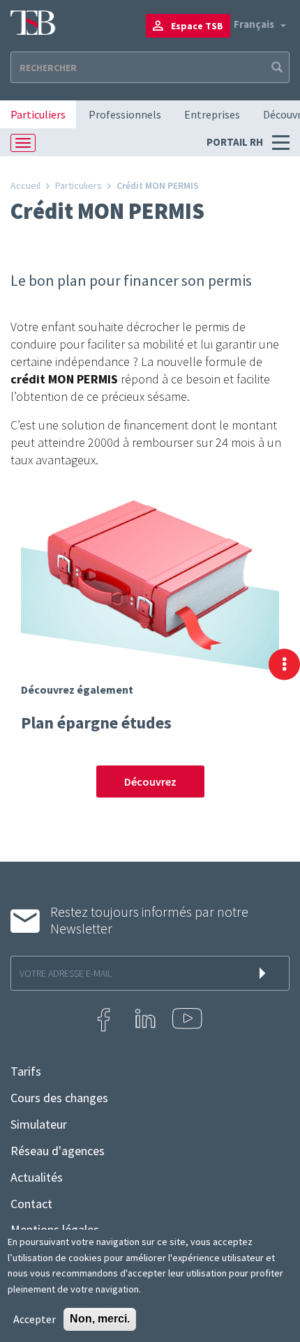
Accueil (25, 185)
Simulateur (38, 1124)
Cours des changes (59, 1098)
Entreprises (212, 114)
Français (254, 24)
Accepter (34, 1319)
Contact (31, 1204)
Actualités (36, 1177)
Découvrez (150, 781)
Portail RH (236, 141)
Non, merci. (100, 1319)
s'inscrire (265, 973)
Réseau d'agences (57, 1151)
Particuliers (38, 114)
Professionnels (125, 114)
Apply (275, 67)
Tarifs (25, 1071)
